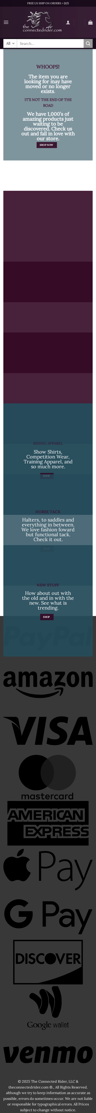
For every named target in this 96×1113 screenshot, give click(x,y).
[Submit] (88, 43)
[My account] (68, 22)
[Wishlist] (79, 23)
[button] (6, 22)
